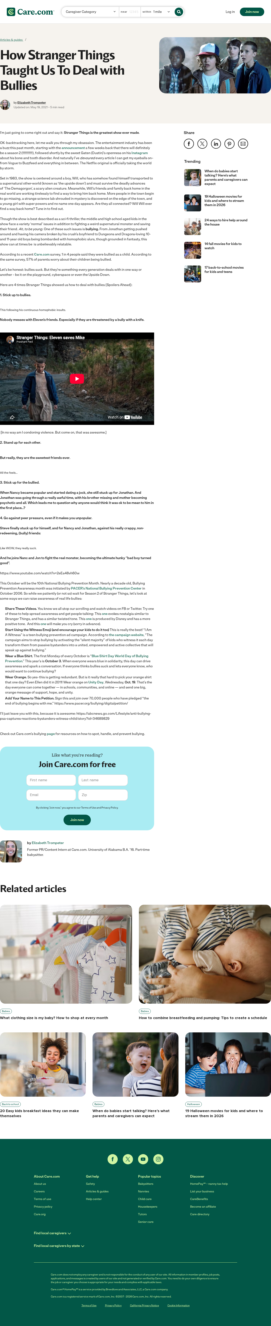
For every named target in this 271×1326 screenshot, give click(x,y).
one (105, 614)
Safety (90, 1184)
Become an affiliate (203, 1206)
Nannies (143, 1191)
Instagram (139, 153)
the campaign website (126, 635)
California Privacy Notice (144, 1305)
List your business (202, 1191)
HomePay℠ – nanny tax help (209, 1184)
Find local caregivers (50, 1233)
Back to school (10, 1104)
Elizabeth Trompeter (31, 102)
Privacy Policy (109, 807)
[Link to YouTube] (143, 1159)
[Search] (179, 12)
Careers (39, 1191)
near (124, 11)
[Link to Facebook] (113, 1159)
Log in (230, 12)
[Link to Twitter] (128, 1159)
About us (40, 1184)
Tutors (142, 1214)
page (51, 734)
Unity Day (96, 682)
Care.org (40, 1214)
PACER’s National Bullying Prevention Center (106, 588)
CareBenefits (199, 1199)
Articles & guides (11, 40)
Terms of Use (88, 807)
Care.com (42, 254)
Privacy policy (43, 1206)
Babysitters (145, 1184)
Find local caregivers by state (57, 1246)
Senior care (145, 1222)
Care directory (199, 1214)
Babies (6, 1011)
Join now (252, 12)
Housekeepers (147, 1206)
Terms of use (42, 1199)
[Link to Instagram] (158, 1159)
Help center (94, 1199)
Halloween (193, 1104)
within (146, 11)
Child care (145, 1199)
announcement (73, 148)
